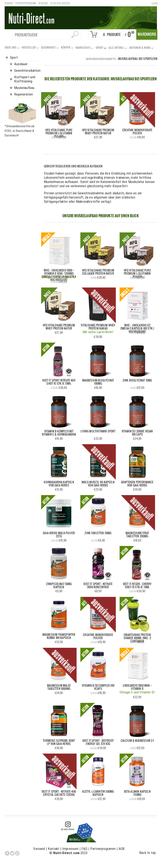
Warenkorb (147, 34)
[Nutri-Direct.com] (81, 17)
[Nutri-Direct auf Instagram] (79, 832)
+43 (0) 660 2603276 (60, 3)
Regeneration (23, 94)
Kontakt (9, 3)
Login (154, 3)
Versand (43, 3)
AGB (122, 849)
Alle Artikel (115, 48)
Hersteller (28, 48)
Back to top (147, 853)
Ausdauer (21, 64)
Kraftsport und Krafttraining (24, 79)
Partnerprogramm (25, 3)
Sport (98, 48)
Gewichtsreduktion (27, 70)
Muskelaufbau (24, 88)
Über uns (9, 48)
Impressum (70, 849)
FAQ (84, 849)
